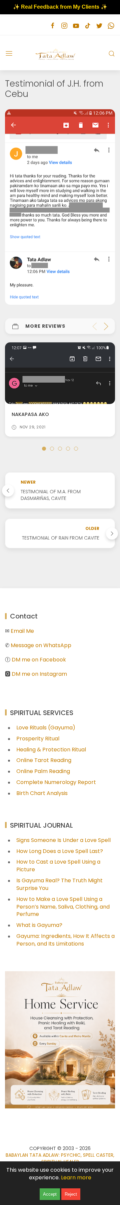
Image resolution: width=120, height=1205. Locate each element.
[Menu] (9, 54)
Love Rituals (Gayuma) (45, 727)
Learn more (76, 1177)
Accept (50, 1194)
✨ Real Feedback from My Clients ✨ (60, 7)
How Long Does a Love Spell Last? (59, 851)
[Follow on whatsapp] (111, 26)
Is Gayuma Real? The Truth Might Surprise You (59, 884)
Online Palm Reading (43, 771)
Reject (71, 1194)
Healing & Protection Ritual (51, 749)
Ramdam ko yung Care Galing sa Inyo (67, 414)
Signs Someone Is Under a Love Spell (63, 840)
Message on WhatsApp (41, 645)
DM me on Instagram (39, 674)
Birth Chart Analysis (42, 793)
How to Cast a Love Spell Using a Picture (58, 865)
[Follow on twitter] (99, 26)
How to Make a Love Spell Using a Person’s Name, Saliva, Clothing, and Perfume (63, 906)
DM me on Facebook (39, 659)
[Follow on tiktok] (87, 26)
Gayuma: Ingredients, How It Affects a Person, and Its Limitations (65, 940)
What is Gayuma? (39, 925)
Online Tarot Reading (43, 760)
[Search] (111, 54)
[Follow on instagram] (64, 26)
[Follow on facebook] (52, 26)
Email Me (22, 631)
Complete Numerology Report (56, 782)
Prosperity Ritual (37, 738)
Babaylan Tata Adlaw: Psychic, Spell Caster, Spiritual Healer (60, 1158)
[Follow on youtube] (76, 26)
